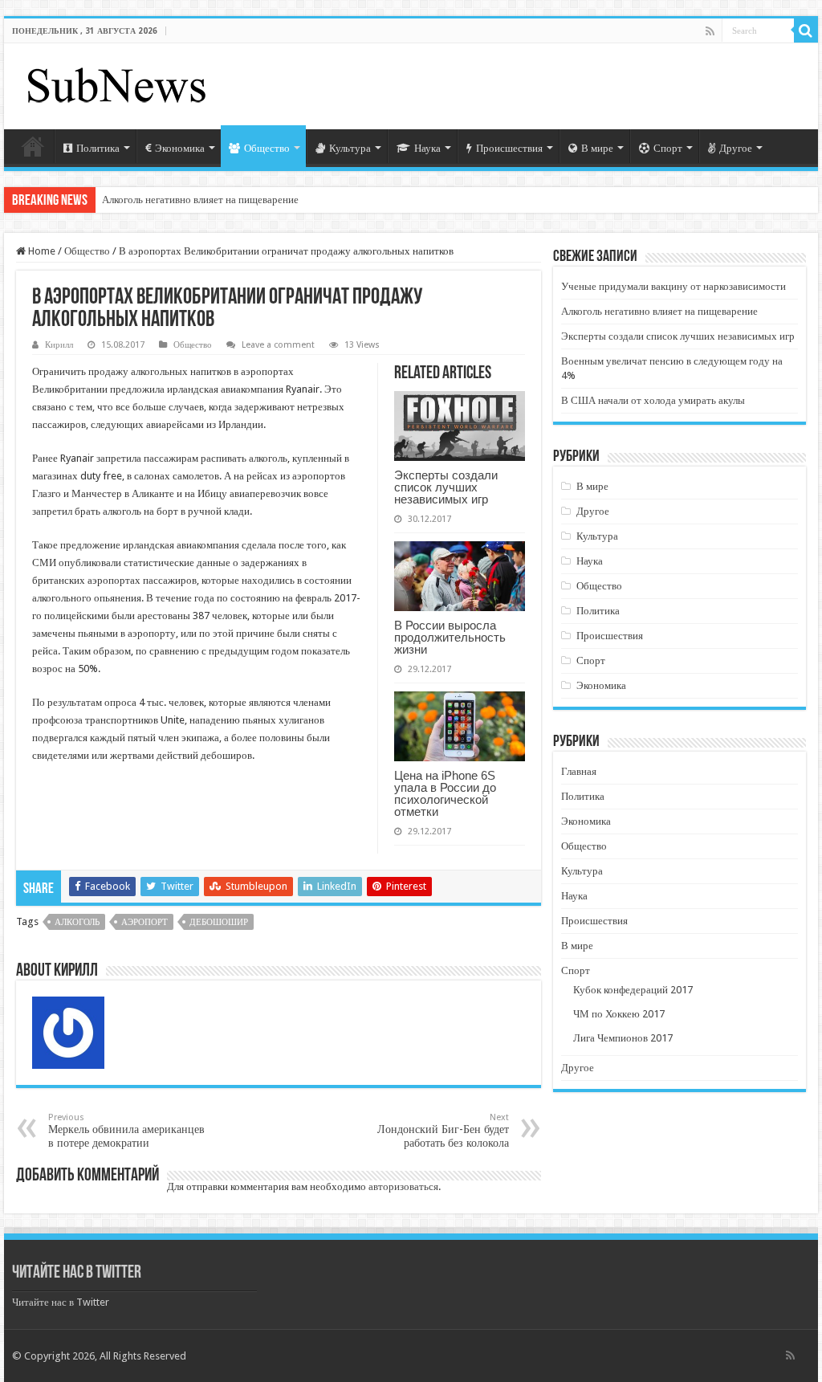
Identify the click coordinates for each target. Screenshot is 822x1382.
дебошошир (218, 922)
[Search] (806, 30)
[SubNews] (116, 83)
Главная (33, 146)
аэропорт (144, 922)
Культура (350, 148)
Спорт (667, 148)
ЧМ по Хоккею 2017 (619, 1014)
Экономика (180, 148)
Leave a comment (278, 345)
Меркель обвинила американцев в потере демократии (126, 1130)
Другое (735, 148)
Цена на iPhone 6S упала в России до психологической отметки (445, 793)
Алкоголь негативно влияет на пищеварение (200, 200)
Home (40, 251)
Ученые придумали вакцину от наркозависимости (673, 286)
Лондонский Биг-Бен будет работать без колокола (443, 1130)
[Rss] (710, 31)
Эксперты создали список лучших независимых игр (446, 487)
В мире (597, 148)
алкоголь (77, 922)
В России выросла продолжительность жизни (450, 637)
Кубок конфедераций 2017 (633, 990)
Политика (98, 148)
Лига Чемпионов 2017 (623, 1038)
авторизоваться (403, 1186)
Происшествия (509, 148)
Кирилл (59, 345)
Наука (427, 148)
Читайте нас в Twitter (76, 1273)
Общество (267, 148)
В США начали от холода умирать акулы (653, 400)
